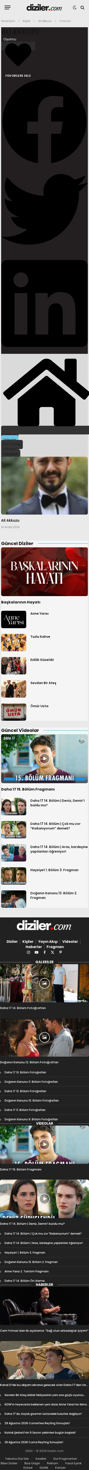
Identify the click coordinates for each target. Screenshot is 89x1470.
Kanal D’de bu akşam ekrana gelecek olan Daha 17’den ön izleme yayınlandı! (43, 1387)
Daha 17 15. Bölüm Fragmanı (28, 789)
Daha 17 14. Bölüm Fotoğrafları (23, 1008)
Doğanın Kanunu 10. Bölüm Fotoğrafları (32, 1100)
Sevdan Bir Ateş (43, 683)
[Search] (82, 7)
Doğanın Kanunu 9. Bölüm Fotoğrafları (31, 1119)
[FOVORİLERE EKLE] (18, 46)
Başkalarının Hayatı (20, 602)
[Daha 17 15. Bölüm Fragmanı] (44, 758)
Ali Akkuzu (20, 31)
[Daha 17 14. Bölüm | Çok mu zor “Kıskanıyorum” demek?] (13, 829)
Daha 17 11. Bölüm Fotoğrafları (25, 1110)
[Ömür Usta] (13, 712)
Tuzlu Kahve (40, 636)
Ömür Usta (39, 706)
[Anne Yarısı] (13, 619)
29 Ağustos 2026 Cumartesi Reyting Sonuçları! (37, 1423)
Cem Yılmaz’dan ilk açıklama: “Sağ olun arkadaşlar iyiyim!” (44, 1330)
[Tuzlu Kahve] (13, 642)
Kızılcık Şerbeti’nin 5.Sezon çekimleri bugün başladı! (40, 1433)
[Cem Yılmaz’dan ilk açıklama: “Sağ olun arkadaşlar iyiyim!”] (44, 1306)
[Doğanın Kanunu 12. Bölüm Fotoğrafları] (44, 1037)
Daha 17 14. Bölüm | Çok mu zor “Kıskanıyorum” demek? (55, 826)
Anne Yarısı (39, 613)
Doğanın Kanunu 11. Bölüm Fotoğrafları (31, 1082)
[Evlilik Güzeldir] (13, 665)
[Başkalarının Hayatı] (44, 571)
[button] (44, 122)
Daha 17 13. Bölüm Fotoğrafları (25, 1072)
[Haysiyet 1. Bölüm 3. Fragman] (13, 876)
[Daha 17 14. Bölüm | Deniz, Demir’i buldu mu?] (13, 806)
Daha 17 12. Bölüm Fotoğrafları (25, 1091)
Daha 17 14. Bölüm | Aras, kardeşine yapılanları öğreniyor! (59, 849)
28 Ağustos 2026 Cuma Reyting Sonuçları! (34, 1442)
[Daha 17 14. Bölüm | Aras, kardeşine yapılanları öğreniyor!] (13, 853)
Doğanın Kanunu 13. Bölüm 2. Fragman (31, 1262)
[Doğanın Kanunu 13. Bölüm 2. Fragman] (13, 899)
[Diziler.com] (44, 7)
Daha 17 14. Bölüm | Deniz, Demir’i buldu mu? (32, 1224)
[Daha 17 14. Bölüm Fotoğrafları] (44, 983)
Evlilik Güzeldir (42, 659)
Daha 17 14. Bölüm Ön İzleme (25, 1281)
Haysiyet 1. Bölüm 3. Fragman (54, 870)
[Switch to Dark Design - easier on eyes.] (75, 7)
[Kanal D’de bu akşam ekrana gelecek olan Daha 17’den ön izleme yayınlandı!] (44, 1360)
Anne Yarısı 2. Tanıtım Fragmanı (27, 1271)
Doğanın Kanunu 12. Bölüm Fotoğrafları (29, 1062)
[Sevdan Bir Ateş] (13, 689)
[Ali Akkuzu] (44, 486)
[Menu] (7, 7)
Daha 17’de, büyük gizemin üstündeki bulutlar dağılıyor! (43, 1414)
